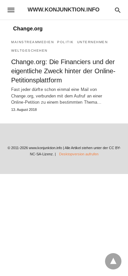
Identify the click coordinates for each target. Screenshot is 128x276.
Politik (65, 42)
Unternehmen (92, 42)
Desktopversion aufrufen (78, 154)
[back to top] (113, 261)
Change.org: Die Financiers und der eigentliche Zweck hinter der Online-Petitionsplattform (63, 71)
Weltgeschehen (29, 50)
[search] (117, 10)
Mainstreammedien (32, 42)
